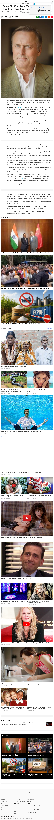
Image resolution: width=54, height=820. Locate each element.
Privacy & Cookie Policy (19, 801)
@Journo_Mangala (14, 16)
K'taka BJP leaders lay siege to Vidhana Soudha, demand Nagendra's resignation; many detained (25, 288)
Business (3, 799)
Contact (29, 801)
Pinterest (37, 812)
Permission (17, 794)
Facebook (37, 806)
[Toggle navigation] (2, 1)
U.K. (15, 811)
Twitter (37, 809)
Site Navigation (30, 799)
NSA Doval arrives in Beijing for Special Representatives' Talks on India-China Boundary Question (25, 253)
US (1, 794)
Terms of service (18, 799)
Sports (2, 803)
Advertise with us (18, 792)
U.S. (15, 813)
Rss (30, 812)
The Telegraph (20, 107)
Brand (28, 794)
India (2, 792)
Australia (16, 804)
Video (2, 812)
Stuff (21, 178)
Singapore (16, 809)
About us (29, 792)
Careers (29, 797)
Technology (4, 801)
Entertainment (4, 805)
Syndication (17, 797)
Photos (3, 809)
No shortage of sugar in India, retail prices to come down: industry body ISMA (21, 323)
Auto (2, 807)
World (2, 797)
